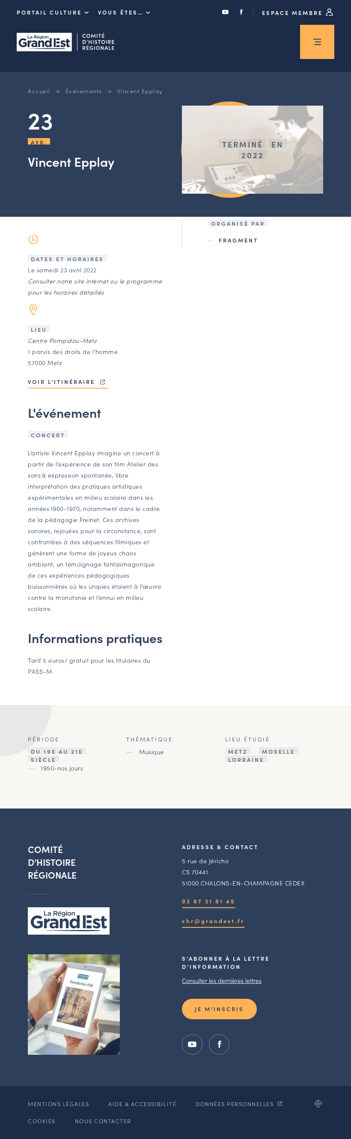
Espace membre (293, 13)
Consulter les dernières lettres (222, 980)
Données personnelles (236, 1104)
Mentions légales (58, 1104)
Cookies (42, 1121)
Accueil (39, 91)
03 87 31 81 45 (208, 901)
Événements (83, 91)
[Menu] (317, 42)
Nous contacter (103, 1121)
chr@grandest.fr (213, 921)
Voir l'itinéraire (63, 382)
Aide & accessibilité (142, 1104)
